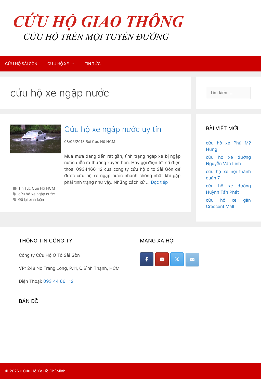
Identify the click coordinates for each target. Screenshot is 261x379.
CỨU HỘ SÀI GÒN (21, 63)
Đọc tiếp (159, 182)
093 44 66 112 (58, 281)
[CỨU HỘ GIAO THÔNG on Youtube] (162, 259)
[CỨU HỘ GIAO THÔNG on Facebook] (146, 259)
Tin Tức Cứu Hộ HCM (36, 188)
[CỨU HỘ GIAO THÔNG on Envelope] (192, 259)
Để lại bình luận (31, 199)
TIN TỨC (93, 63)
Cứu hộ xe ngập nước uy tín (112, 129)
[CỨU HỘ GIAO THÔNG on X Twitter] (177, 259)
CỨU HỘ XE (58, 63)
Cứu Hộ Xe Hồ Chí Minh (44, 371)
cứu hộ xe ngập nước (36, 194)
